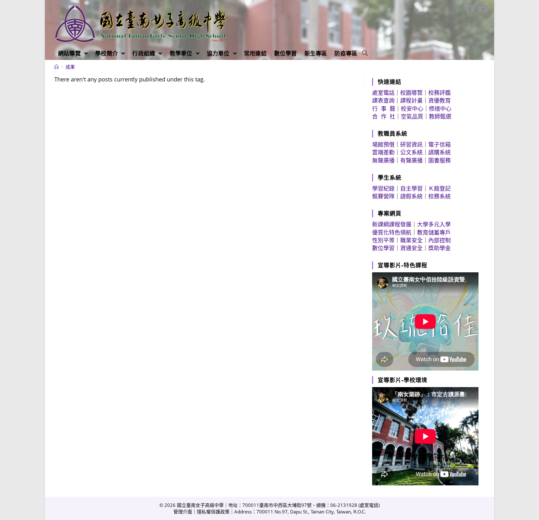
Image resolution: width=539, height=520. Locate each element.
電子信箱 (439, 144)
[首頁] (56, 67)
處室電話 (383, 92)
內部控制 (439, 240)
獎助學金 (439, 248)
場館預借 (383, 144)
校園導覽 (411, 92)
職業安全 (411, 240)
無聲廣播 (383, 160)
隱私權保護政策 (213, 511)
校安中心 (412, 108)
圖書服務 (439, 160)
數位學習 (383, 248)
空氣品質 (412, 116)
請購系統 (439, 152)
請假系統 (411, 196)
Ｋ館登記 (439, 188)
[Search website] (365, 53)
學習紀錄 (383, 188)
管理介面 (182, 511)
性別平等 (383, 240)
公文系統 (411, 152)
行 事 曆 (383, 108)
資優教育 (439, 100)
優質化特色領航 (391, 232)
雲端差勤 (383, 152)
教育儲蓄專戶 (434, 232)
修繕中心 (440, 108)
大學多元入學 (434, 224)
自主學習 (411, 188)
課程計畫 (411, 100)
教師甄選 (440, 116)
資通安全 (411, 248)
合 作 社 (383, 116)
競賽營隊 (383, 196)
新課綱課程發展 (391, 224)
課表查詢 (383, 100)
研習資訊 (411, 144)
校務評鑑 (439, 92)
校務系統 (439, 196)
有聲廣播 (411, 160)
